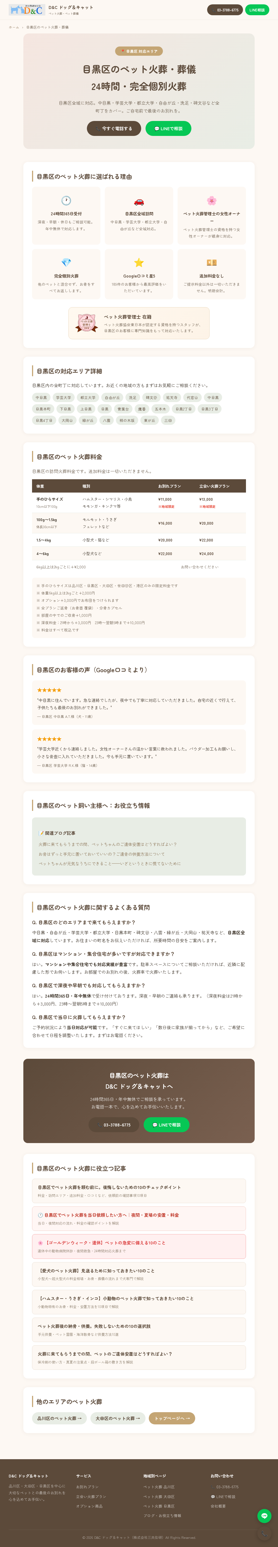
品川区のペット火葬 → (59, 1418)
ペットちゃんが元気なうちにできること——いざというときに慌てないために (110, 863)
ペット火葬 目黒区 (159, 1506)
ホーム (14, 27)
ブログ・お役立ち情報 (162, 1515)
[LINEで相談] (264, 1516)
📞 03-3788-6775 (225, 10)
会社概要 (218, 1506)
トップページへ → (172, 1418)
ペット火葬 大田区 (159, 1496)
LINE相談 (257, 10)
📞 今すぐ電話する (114, 128)
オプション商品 (89, 1506)
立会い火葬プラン (91, 1496)
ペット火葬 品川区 (159, 1486)
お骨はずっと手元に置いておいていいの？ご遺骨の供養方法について (102, 854)
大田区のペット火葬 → (118, 1418)
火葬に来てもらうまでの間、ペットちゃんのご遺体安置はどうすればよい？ (108, 844)
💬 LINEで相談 (168, 128)
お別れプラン (87, 1486)
